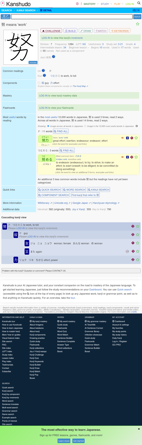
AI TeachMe (90, 324)
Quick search (124, 289)
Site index (6, 347)
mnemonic (77, 37)
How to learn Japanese (12, 327)
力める (78, 155)
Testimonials (7, 364)
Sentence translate (10, 404)
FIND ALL (62, 131)
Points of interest (9, 420)
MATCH (101, 31)
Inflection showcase (93, 334)
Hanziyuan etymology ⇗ (106, 202)
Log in (115, 341)
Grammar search (9, 410)
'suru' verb (63, 137)
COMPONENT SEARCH (55, 195)
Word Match (62, 334)
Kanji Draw (35, 367)
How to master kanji (11, 331)
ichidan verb (61, 159)
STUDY (105, 4)
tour (73, 297)
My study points (119, 331)
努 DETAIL (46, 10)
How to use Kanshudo (12, 324)
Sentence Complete (66, 341)
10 (100, 47)
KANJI (26, 10)
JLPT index (7, 351)
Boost (32, 377)
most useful (51, 117)
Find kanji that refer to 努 (85, 195)
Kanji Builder (35, 364)
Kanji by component (11, 394)
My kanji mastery (39, 321)
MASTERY (90, 4)
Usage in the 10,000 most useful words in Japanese (110, 126)
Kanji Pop (34, 374)
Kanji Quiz (34, 357)
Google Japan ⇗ (82, 202)
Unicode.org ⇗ (62, 202)
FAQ (4, 344)
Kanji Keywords (37, 361)
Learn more (63, 440)
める (47, 158)
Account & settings (120, 324)
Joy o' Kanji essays (38, 351)
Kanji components (37, 334)
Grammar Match (92, 344)
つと (55, 75)
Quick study (35, 341)
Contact (5, 367)
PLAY (117, 4)
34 (64, 47)
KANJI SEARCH (99, 189)
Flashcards (34, 344)
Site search (7, 341)
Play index (6, 361)
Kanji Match (35, 371)
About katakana (37, 327)
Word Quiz (62, 331)
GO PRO (116, 344)
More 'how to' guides (11, 334)
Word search (7, 400)
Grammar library (92, 331)
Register (123, 341)
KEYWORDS (121, 31)
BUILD (72, 31)
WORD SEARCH (75, 189)
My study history (119, 334)
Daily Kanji (117, 337)
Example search (9, 417)
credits (134, 311)
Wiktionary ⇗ (45, 202)
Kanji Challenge (37, 354)
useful (12, 117)
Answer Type (63, 344)
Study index (7, 354)
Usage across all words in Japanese (66, 126)
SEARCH (6, 10)
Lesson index (8, 357)
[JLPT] (81, 4)
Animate (33, 62)
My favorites (117, 327)
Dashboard (95, 289)
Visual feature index (11, 337)
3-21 (120, 44)
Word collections (64, 347)
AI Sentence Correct (94, 327)
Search (137, 16)
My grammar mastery (96, 321)
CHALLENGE (52, 31)
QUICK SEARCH (50, 189)
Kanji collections (37, 347)
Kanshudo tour (8, 321)
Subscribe (6, 371)
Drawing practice (37, 337)
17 (122, 47)
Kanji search (7, 390)
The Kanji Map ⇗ (80, 86)
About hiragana (36, 324)
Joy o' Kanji (78, 209)
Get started (78, 440)
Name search (8, 414)
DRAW (87, 31)
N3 (84, 44)
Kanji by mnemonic (10, 397)
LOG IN (130, 4)
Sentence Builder (65, 337)
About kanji (35, 331)
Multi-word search (10, 407)
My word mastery (67, 321)
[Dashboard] (77, 4)
